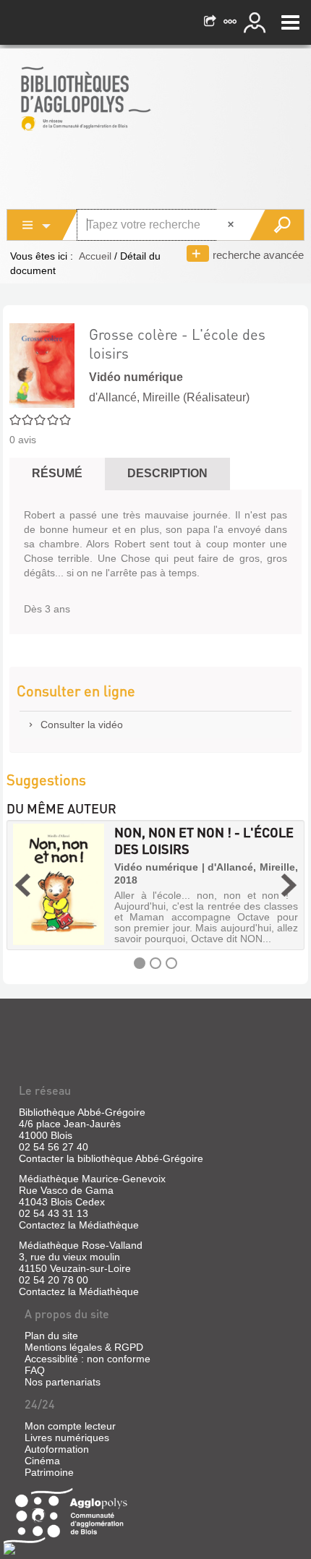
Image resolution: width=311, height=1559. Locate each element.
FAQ (35, 1370)
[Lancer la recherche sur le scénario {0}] (277, 225)
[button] (22, 885)
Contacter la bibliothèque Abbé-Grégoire (111, 1158)
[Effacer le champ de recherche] (232, 225)
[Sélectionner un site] (231, 22)
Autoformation (57, 1449)
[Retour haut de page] (9, 1548)
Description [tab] (167, 473)
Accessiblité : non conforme (87, 1358)
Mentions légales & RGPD (84, 1347)
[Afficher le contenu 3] (171, 963)
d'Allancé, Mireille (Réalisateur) (169, 397)
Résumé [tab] (57, 473)
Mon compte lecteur (70, 1426)
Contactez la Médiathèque (79, 1225)
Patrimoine (49, 1472)
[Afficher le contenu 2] (155, 963)
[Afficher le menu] (290, 22)
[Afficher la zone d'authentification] (256, 22)
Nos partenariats (63, 1382)
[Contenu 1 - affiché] (139, 963)
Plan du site (51, 1335)
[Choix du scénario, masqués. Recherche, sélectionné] (42, 225)
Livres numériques (67, 1437)
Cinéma (42, 1460)
